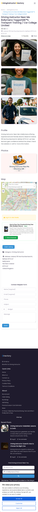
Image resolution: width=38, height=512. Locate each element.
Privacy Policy (6, 381)
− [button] (3, 187)
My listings (5, 400)
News (3, 408)
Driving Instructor (18, 252)
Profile (4, 130)
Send (5, 326)
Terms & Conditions (8, 386)
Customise (19, 503)
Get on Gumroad (11, 237)
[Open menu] (35, 3)
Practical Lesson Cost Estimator (12, 405)
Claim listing (6, 397)
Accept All (19, 499)
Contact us (5, 378)
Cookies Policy (6, 383)
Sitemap (19, 417)
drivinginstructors (12, 10)
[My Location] (21, 187)
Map (3, 179)
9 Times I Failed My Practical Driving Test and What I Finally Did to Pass (18, 412)
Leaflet (21, 210)
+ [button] (3, 184)
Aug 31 (13, 439)
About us (5, 375)
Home (3, 10)
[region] (19, 497)
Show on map (6, 36)
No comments (23, 439)
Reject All (19, 508)
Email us (6, 361)
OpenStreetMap (27, 210)
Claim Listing (8, 247)
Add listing (5, 402)
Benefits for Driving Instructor (11, 364)
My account (6, 394)
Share (35, 36)
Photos (4, 150)
